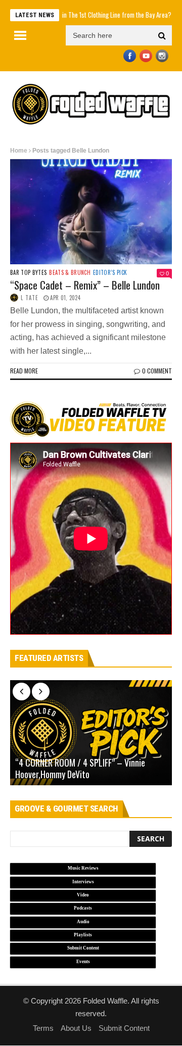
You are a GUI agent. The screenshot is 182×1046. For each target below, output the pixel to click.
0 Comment (157, 370)
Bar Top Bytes (28, 272)
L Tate (29, 298)
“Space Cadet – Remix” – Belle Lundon (85, 285)
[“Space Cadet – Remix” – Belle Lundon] (91, 211)
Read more (24, 370)
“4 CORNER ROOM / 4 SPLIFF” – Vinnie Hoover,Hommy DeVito (80, 768)
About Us (76, 1028)
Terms (43, 1028)
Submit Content (124, 1028)
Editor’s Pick (110, 272)
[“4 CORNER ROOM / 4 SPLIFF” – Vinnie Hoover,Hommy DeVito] (91, 732)
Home (18, 150)
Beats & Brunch (69, 272)
